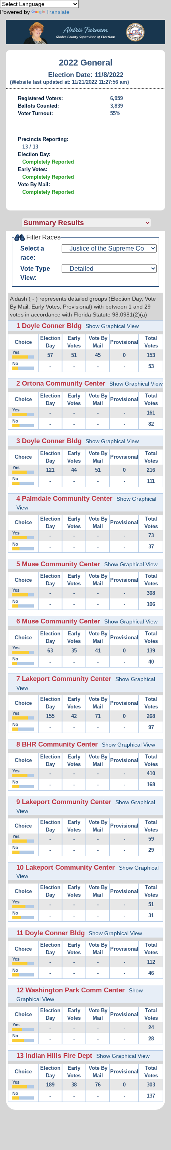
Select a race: (32, 253)
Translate (58, 12)
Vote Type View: (35, 273)
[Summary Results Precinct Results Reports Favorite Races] (93, 222)
